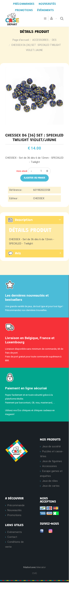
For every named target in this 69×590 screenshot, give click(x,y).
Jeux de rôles (50, 480)
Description (24, 220)
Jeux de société (51, 446)
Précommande (16, 505)
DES (54, 39)
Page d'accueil (21, 39)
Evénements (14, 532)
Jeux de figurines (52, 461)
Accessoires (49, 466)
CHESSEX (38, 198)
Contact (12, 537)
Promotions (14, 515)
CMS (34, 573)
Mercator (41, 567)
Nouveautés (14, 510)
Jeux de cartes (50, 485)
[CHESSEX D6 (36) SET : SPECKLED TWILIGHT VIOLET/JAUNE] (34, 69)
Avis (18, 253)
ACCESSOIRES (40, 39)
